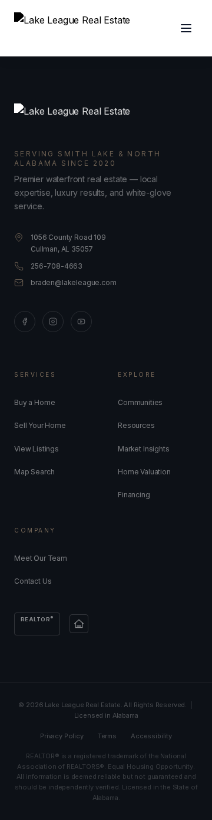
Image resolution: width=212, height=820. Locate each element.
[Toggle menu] (186, 28)
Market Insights (144, 448)
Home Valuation (144, 471)
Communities (140, 402)
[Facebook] (24, 321)
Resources (136, 425)
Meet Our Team (40, 558)
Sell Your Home (40, 425)
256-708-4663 (56, 266)
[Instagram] (53, 321)
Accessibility (151, 736)
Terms (107, 736)
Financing (134, 494)
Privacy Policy (62, 736)
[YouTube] (81, 321)
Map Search (34, 471)
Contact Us (32, 581)
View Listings (36, 448)
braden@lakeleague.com (74, 282)
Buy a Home (34, 402)
